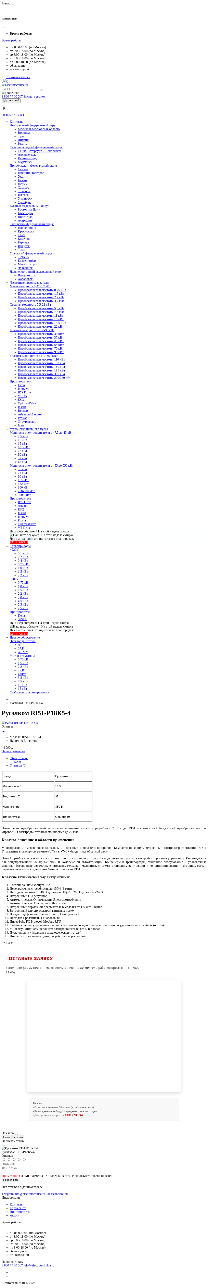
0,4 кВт (23, 560)
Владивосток (27, 275)
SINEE (22, 619)
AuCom (23, 505)
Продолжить (10, 1179)
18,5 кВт (24, 447)
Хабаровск (25, 279)
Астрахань (25, 220)
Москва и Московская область (39, 129)
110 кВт (23, 480)
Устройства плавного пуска (29, 429)
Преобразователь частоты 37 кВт (41, 337)
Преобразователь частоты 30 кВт (41, 334)
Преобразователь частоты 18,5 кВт (42, 323)
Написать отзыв (13, 1137)
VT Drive (24, 527)
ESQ (21, 399)
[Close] (3, 1145)
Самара (23, 169)
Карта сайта (18, 1208)
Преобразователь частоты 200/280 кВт (44, 377)
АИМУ (23, 652)
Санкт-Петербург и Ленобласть (39, 151)
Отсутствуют (27, 421)
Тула (21, 136)
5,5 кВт (23, 604)
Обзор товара (19, 758)
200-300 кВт (26, 491)
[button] (11, 40)
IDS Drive (24, 392)
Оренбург (24, 202)
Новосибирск (27, 227)
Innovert (23, 388)
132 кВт (23, 483)
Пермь (22, 184)
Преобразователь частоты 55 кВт (41, 344)
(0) (3, 730)
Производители (20, 1211)
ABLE (22, 644)
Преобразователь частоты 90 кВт (41, 352)
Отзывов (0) (18, 765)
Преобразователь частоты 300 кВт (41, 374)
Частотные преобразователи (29, 282)
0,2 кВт (23, 557)
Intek (21, 425)
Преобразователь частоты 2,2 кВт (41, 297)
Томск (22, 249)
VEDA (22, 396)
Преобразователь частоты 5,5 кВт (41, 308)
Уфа (21, 176)
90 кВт (22, 476)
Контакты (16, 121)
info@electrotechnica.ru (39, 1265)
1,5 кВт (23, 571)
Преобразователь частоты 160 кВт (41, 366)
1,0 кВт (23, 568)
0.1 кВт (23, 553)
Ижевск (23, 195)
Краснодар (25, 213)
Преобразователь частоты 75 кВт (41, 348)
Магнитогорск (28, 264)
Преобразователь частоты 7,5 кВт (41, 312)
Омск (21, 235)
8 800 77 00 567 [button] (12, 1265)
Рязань (22, 143)
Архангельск (27, 154)
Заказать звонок (35, 96)
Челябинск (25, 268)
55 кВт (22, 469)
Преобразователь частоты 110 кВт (41, 359)
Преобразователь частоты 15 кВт (41, 319)
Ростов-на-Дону (29, 209)
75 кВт (22, 473)
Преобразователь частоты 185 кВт (41, 370)
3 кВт (22, 670)
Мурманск (25, 162)
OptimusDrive (27, 403)
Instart (22, 407)
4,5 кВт (23, 601)
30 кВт (22, 454)
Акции (14, 1215)
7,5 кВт (23, 436)
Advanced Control (30, 414)
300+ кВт (24, 494)
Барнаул (23, 242)
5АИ (21, 648)
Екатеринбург (27, 260)
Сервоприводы (20, 546)
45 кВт (22, 462)
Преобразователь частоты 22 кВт (41, 326)
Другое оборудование (25, 637)
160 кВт (23, 487)
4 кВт (22, 674)
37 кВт (22, 458)
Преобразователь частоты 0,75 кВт (42, 290)
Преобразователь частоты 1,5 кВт (41, 293)
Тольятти (24, 191)
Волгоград (25, 216)
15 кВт (22, 443)
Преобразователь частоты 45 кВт (41, 341)
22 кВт (22, 451)
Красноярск (26, 231)
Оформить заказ (13, 114)
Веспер (23, 410)
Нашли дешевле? (13, 751)
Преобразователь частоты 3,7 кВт (41, 301)
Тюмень (23, 257)
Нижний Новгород (31, 173)
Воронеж (24, 132)
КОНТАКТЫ (19, 542)
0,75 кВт (24, 564)
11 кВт (22, 440)
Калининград (27, 158)
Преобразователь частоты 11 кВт (40, 315)
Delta (21, 385)
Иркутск (24, 246)
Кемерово (24, 238)
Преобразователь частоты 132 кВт (41, 363)
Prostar (22, 418)
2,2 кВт (23, 575)
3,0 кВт (23, 597)
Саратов (23, 187)
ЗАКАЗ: (15, 761)
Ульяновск (25, 198)
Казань (22, 180)
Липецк (23, 140)
